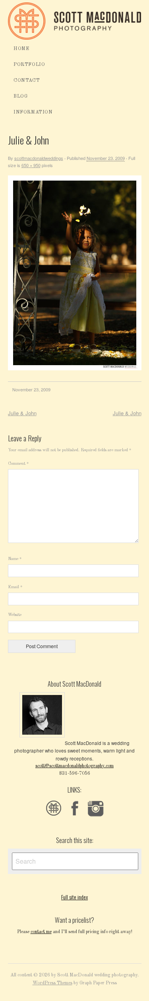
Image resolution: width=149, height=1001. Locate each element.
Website (14, 615)
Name (14, 559)
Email (15, 587)
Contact (27, 80)
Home (21, 48)
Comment (18, 464)
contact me (41, 932)
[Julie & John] (74, 369)
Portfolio (29, 64)
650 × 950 (31, 165)
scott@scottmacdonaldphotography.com (74, 766)
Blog (20, 96)
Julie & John (22, 413)
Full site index (74, 897)
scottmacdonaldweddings (38, 158)
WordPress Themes (52, 983)
